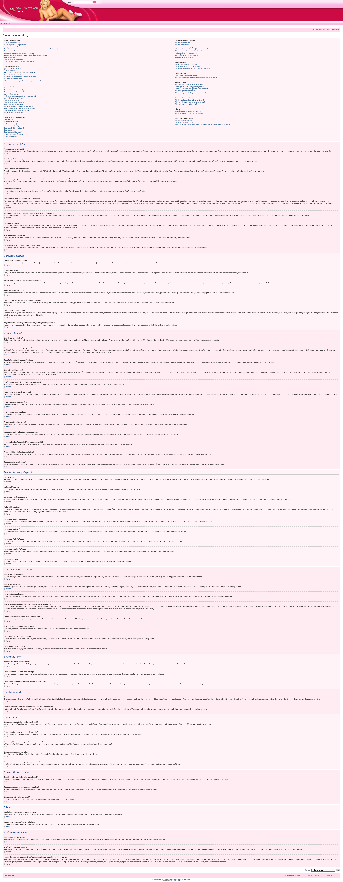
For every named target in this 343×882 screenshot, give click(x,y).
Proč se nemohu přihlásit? (12, 43)
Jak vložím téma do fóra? (12, 88)
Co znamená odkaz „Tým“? (184, 57)
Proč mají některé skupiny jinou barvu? (187, 53)
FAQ (317, 29)
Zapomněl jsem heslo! (11, 51)
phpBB (162, 879)
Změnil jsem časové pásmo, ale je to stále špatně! (20, 72)
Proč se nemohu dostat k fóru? (14, 100)
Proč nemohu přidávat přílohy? (14, 102)
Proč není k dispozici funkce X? (185, 122)
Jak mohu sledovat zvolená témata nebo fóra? (190, 102)
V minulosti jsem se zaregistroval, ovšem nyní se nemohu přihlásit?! (26, 55)
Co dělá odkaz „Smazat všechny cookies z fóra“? (20, 61)
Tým (281, 875)
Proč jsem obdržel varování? (13, 104)
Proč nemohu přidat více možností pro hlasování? (20, 96)
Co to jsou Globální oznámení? (14, 128)
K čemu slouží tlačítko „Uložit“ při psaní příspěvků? (20, 108)
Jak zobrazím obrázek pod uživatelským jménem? (20, 76)
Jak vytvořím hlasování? (12, 94)
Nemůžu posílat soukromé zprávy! (186, 64)
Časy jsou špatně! (10, 70)
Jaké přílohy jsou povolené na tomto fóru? (188, 111)
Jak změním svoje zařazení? (13, 78)
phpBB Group (78, 840)
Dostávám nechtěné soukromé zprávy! (187, 66)
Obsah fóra (7, 23)
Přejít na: (307, 870)
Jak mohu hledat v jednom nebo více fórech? (189, 84)
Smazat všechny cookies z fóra (295, 875)
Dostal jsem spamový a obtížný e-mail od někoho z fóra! (193, 68)
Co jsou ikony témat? (11, 136)
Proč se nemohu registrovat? (13, 59)
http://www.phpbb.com (105, 850)
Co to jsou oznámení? (11, 130)
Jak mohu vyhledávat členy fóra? (185, 91)
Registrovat (325, 29)
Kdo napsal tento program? (183, 120)
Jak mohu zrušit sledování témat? (186, 104)
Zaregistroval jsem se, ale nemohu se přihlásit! (19, 53)
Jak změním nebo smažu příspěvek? (16, 90)
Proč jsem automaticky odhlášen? (15, 47)
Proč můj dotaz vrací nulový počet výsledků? (189, 87)
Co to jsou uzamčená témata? (13, 134)
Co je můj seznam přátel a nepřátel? (186, 75)
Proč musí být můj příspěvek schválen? (17, 110)
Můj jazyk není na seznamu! (13, 74)
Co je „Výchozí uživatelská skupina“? (187, 55)
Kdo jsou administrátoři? (182, 43)
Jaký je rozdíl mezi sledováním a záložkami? (189, 100)
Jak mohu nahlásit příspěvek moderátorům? (18, 106)
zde (164, 840)
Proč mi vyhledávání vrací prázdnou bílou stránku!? (191, 89)
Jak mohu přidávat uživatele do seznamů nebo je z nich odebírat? (196, 77)
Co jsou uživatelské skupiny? (184, 47)
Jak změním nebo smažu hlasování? (16, 98)
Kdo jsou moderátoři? (182, 45)
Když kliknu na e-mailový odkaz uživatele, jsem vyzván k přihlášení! (26, 81)
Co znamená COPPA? (11, 57)
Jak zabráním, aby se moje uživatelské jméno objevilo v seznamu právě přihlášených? (32, 49)
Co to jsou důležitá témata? (13, 132)
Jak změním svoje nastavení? (14, 68)
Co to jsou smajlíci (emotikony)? (14, 124)
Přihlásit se (335, 29)
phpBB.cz (177, 880)
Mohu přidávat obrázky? (12, 126)
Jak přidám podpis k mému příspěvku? (16, 92)
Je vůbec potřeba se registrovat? (15, 45)
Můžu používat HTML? (11, 121)
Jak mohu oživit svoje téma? (13, 112)
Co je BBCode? (9, 119)
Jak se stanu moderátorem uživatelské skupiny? (190, 51)
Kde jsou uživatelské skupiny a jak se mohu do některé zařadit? (195, 49)
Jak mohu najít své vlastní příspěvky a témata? (190, 93)
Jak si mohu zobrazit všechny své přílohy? (189, 113)
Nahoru (9, 153)
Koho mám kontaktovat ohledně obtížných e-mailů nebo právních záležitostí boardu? (202, 124)
